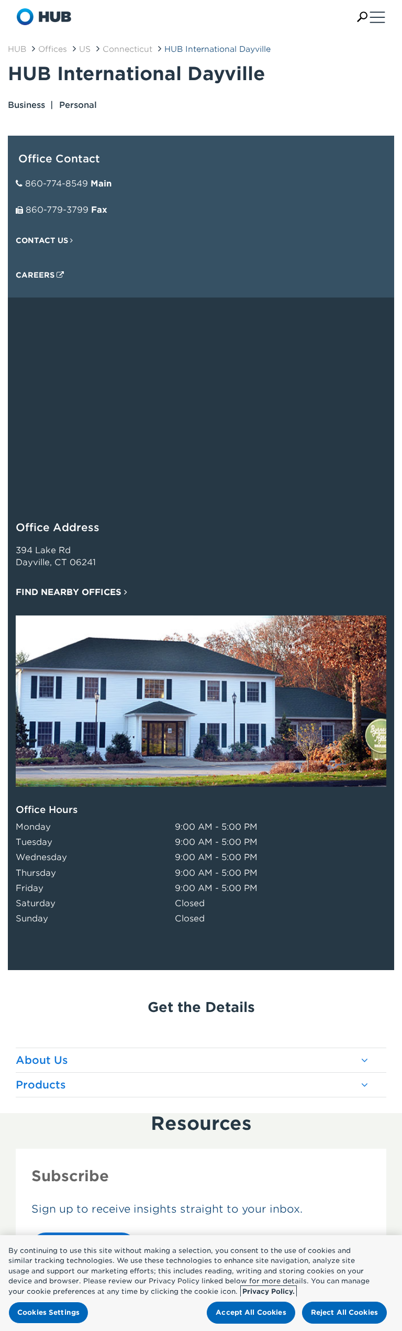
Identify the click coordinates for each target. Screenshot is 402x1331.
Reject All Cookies (344, 1312)
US (85, 49)
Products (41, 1085)
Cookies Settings (48, 1312)
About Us (42, 1060)
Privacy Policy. (268, 1291)
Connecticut (127, 49)
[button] (362, 17)
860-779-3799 (57, 210)
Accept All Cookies (251, 1312)
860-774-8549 (56, 184)
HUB (17, 49)
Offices (52, 49)
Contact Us (43, 240)
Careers (36, 275)
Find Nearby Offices (70, 592)
